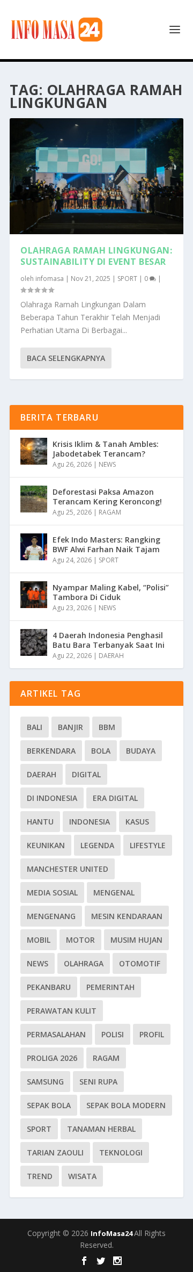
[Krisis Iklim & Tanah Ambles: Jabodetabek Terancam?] (33, 451)
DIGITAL (86, 774)
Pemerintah (110, 987)
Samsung (45, 1081)
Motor (80, 940)
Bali (34, 727)
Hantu (40, 821)
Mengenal (114, 892)
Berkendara (51, 751)
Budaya (140, 751)
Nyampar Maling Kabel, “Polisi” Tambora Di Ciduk (111, 592)
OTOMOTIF (139, 963)
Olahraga (83, 963)
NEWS (107, 464)
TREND (40, 1176)
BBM (107, 727)
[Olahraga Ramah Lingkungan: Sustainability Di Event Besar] (96, 176)
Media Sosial (52, 892)
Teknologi (121, 1152)
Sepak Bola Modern (126, 1105)
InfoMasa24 (112, 1233)
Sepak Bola (49, 1105)
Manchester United (67, 869)
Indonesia (89, 821)
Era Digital (115, 798)
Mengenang (51, 916)
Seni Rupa (98, 1081)
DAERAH (111, 655)
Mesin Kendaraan (126, 916)
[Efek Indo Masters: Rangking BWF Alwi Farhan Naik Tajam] (33, 546)
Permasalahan (56, 1034)
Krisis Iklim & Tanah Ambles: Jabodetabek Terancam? (106, 449)
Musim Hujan (136, 940)
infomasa (49, 278)
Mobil (38, 940)
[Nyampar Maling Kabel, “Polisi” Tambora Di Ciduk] (33, 594)
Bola (100, 751)
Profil (151, 1034)
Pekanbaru (49, 987)
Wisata (82, 1176)
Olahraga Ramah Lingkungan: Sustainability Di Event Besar (96, 256)
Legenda (97, 845)
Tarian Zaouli (55, 1152)
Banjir (70, 727)
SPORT (127, 278)
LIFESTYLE (148, 845)
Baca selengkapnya (66, 358)
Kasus (137, 821)
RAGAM (110, 512)
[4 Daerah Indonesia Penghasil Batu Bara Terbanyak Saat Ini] (33, 642)
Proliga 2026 (52, 1058)
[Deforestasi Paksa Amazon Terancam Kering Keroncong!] (33, 499)
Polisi (112, 1034)
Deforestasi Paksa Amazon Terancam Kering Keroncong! (107, 497)
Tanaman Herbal (101, 1129)
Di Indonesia (52, 798)
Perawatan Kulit (61, 1011)
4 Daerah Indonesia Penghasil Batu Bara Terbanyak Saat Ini (109, 640)
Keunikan (46, 845)
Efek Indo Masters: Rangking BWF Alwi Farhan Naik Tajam (106, 544)
